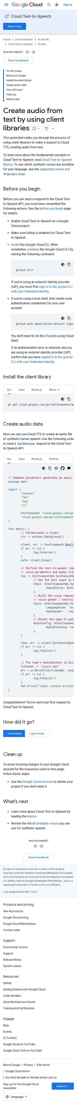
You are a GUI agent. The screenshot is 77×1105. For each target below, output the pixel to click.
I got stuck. (37, 733)
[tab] (9, 389)
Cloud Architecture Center (19, 1002)
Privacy (28, 1064)
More (52, 389)
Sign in (67, 4)
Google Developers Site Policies (43, 880)
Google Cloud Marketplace (19, 923)
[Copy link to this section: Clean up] (26, 754)
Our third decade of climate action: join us (31, 1077)
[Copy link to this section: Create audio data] (47, 424)
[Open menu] (6, 4)
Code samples (12, 995)
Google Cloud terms (17, 1071)
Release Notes (12, 959)
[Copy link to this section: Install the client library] (55, 377)
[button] (9, 389)
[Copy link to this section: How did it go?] (38, 722)
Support (8, 953)
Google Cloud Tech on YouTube (22, 1050)
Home (6, 39)
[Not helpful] (33, 52)
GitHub (7, 983)
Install (15, 245)
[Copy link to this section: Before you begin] (44, 189)
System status (12, 966)
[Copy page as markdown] (46, 128)
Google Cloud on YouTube (19, 1044)
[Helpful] (27, 52)
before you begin (51, 208)
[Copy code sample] (69, 264)
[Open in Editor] (56, 468)
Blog (6, 1025)
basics (32, 816)
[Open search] (49, 4)
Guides (42, 44)
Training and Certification (18, 1008)
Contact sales (11, 930)
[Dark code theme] (63, 264)
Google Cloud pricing (15, 917)
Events (7, 1031)
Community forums (15, 947)
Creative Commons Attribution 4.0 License (48, 872)
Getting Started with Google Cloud (24, 989)
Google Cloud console (38, 782)
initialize (33, 249)
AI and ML (43, 39)
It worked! (15, 733)
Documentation (24, 39)
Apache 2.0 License (62, 876)
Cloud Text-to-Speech (31, 16)
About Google (11, 1064)
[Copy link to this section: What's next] (32, 802)
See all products (13, 911)
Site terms (43, 1064)
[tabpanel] (38, 402)
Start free (14, 26)
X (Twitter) (10, 1038)
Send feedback (18, 60)
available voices (47, 823)
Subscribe (63, 1086)
